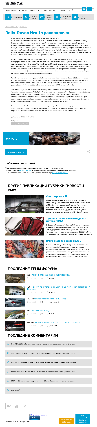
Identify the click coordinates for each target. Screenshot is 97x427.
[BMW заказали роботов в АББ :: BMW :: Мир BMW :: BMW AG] (24, 249)
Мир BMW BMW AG (20, 124)
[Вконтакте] (8, 406)
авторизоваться (25, 170)
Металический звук (41, 311)
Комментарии (15, 152)
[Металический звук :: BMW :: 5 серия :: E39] (15, 316)
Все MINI (31, 322)
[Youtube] (17, 406)
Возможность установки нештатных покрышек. (58, 322)
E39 (28, 311)
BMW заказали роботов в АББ (63, 241)
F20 (28, 287)
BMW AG (23, 27)
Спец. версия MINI (57, 196)
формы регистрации (60, 173)
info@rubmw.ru (25, 422)
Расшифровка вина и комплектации (51, 299)
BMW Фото (11, 139)
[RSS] (25, 406)
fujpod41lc (51, 292)
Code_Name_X (53, 302)
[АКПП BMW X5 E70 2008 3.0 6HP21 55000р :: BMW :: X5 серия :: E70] (15, 280)
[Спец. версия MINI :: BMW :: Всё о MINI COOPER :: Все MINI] (24, 204)
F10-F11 (30, 299)
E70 (28, 275)
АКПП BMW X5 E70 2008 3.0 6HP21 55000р (51, 275)
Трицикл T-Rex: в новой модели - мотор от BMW (66, 219)
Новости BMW (11, 27)
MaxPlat (51, 314)
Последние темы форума (32, 269)
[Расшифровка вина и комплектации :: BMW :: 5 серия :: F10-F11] (15, 304)
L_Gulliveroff (52, 326)
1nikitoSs (51, 278)
